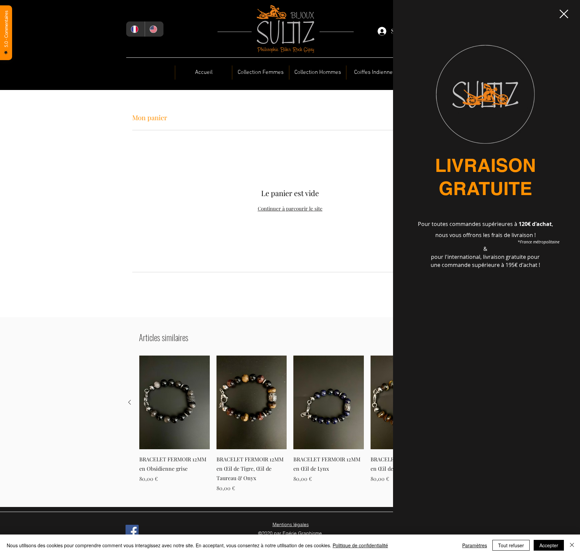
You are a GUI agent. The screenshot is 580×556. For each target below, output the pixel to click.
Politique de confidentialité (360, 545)
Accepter (548, 545)
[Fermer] (572, 545)
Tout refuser (511, 545)
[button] (564, 14)
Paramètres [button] (474, 545)
